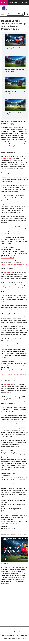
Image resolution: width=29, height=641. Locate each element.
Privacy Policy (22, 638)
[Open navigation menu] (2, 13)
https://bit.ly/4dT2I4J (7, 258)
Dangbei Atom (8, 384)
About (7, 632)
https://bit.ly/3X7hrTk (11, 523)
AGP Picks (4, 2)
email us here (5, 531)
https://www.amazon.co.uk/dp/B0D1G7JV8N (14, 264)
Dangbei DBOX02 (6, 158)
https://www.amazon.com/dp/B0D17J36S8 (13, 374)
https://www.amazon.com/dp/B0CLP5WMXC (14, 477)
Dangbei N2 (7, 272)
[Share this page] (27, 13)
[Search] (19, 13)
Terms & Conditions (21, 635)
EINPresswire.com (20, 129)
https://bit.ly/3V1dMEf (19, 480)
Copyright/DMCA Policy (10, 638)
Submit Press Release (8, 635)
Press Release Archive (17, 632)
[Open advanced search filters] (22, 13)
